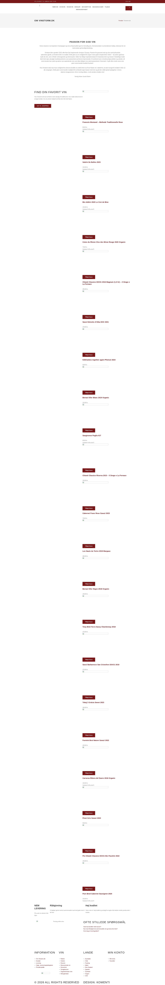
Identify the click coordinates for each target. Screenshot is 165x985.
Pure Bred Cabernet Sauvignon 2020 (97, 894)
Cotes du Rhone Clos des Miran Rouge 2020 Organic (103, 242)
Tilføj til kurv (89, 117)
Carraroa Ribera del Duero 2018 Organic (98, 778)
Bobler (77, 7)
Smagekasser (97, 7)
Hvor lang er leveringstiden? (91, 931)
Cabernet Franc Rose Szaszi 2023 (96, 513)
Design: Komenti (96, 982)
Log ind (128, 1)
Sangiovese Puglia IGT (91, 435)
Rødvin (55, 7)
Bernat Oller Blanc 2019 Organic (95, 398)
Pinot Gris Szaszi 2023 (91, 818)
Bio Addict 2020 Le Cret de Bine (95, 202)
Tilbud (107, 7)
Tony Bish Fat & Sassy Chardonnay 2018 (99, 627)
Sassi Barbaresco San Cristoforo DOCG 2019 (100, 665)
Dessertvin (86, 7)
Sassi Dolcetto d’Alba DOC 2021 (95, 322)
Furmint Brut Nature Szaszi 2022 (95, 740)
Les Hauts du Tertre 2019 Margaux (96, 551)
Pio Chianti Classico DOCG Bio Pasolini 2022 (100, 856)
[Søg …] (122, 8)
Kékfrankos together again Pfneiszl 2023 (99, 360)
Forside (121, 20)
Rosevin (70, 7)
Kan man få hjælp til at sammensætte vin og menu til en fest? (100, 929)
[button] (107, 927)
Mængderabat (82, 9)
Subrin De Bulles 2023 (91, 162)
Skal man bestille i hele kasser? (92, 926)
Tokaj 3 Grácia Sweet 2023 (93, 702)
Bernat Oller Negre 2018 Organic (95, 589)
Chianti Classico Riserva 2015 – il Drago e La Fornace (104, 475)
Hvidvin (62, 7)
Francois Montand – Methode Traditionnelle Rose (102, 122)
